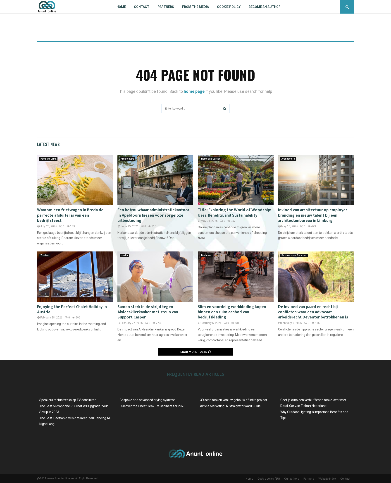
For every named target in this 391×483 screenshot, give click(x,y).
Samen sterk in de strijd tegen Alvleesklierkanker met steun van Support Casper (147, 312)
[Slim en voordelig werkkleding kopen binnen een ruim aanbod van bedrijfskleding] (236, 276)
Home (121, 7)
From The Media (195, 7)
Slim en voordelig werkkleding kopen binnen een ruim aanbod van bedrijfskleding (232, 312)
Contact (141, 7)
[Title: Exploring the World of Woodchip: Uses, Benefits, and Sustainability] (236, 180)
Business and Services (294, 255)
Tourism (45, 255)
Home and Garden (210, 159)
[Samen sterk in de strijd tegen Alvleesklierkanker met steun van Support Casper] (155, 276)
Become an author (265, 7)
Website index (327, 478)
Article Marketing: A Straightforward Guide (230, 406)
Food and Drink (48, 159)
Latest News (48, 144)
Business (206, 255)
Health (124, 255)
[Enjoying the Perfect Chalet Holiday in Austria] (75, 276)
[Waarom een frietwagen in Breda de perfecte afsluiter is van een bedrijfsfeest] (75, 180)
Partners (165, 7)
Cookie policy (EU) (268, 478)
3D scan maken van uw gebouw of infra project (233, 400)
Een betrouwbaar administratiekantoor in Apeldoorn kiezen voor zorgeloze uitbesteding (153, 215)
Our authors (291, 478)
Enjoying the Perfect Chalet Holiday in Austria (72, 310)
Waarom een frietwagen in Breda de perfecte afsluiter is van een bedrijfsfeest (70, 215)
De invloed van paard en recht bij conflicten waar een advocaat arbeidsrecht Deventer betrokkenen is (313, 312)
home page (194, 91)
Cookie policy (229, 7)
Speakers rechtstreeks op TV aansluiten (67, 400)
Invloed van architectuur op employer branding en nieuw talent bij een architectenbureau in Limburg (312, 215)
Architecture (127, 159)
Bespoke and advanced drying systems (147, 400)
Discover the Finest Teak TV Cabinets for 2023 (152, 406)
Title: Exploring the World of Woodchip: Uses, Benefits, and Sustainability (234, 213)
